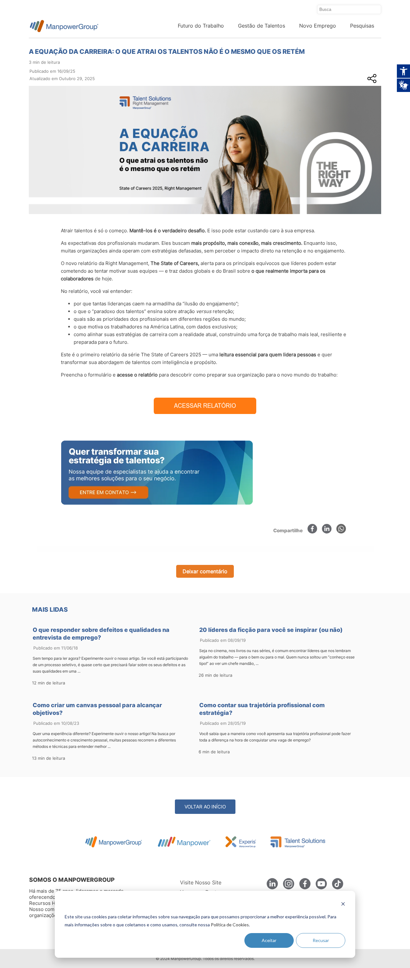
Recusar (321, 940)
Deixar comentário (205, 571)
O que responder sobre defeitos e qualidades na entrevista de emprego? (101, 633)
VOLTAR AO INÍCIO (205, 807)
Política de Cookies (230, 924)
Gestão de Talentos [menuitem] (261, 25)
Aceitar (269, 940)
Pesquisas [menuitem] (362, 25)
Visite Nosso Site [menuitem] (200, 882)
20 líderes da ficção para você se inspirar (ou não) (271, 629)
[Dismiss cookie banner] (343, 905)
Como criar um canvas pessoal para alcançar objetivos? (97, 709)
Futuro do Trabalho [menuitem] (201, 25)
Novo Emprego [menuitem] (317, 25)
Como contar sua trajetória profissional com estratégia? (262, 709)
